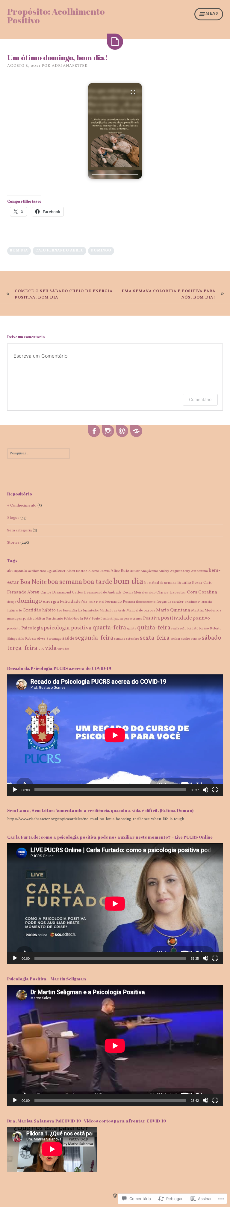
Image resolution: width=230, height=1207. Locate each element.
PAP (87, 618)
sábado (211, 638)
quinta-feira (153, 627)
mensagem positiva (20, 619)
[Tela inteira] (215, 790)
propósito (13, 628)
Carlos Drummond (55, 592)
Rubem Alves (35, 638)
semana (119, 639)
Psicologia (32, 628)
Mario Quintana (173, 610)
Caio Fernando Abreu (59, 250)
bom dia (19, 250)
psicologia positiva (68, 628)
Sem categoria (19, 530)
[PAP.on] (136, 431)
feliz (84, 602)
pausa (118, 619)
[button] (115, 131)
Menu (212, 13)
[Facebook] (94, 431)
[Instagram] (108, 431)
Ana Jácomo (149, 571)
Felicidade (70, 602)
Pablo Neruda (73, 619)
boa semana (65, 582)
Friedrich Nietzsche (198, 602)
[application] (115, 735)
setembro (132, 639)
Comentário (200, 399)
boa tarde (97, 582)
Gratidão (31, 610)
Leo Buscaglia (67, 610)
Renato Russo (198, 628)
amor (135, 571)
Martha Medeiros (206, 610)
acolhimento (37, 571)
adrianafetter (70, 66)
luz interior (91, 610)
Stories (13, 543)
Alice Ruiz (120, 571)
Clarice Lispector (171, 592)
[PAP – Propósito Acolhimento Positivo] (122, 431)
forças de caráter (170, 601)
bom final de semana (160, 583)
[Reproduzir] (15, 790)
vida (51, 648)
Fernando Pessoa (120, 602)
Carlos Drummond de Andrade (97, 592)
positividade (176, 618)
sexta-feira (155, 638)
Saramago (53, 639)
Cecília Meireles (135, 592)
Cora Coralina (202, 592)
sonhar (175, 639)
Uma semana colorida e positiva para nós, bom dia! (168, 294)
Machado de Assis (112, 610)
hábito (49, 610)
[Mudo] (205, 790)
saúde (68, 638)
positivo (201, 618)
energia (51, 601)
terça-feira (22, 648)
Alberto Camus (99, 571)
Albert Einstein (76, 571)
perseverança (133, 619)
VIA (41, 649)
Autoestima (199, 571)
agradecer (56, 571)
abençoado (17, 571)
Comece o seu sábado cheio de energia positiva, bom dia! (64, 294)
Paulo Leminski (103, 619)
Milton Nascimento (49, 619)
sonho (185, 639)
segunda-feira (94, 638)
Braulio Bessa (189, 583)
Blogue (13, 518)
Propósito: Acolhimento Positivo (56, 15)
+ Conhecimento (22, 505)
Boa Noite (33, 582)
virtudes (63, 649)
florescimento (145, 602)
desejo (11, 602)
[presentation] (115, 174)
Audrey (164, 571)
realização (178, 628)
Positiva (151, 618)
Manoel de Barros (140, 610)
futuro (12, 610)
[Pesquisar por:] (38, 453)
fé (20, 610)
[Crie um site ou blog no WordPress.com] (115, 1196)
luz (80, 610)
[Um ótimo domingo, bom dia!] (115, 42)
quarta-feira (109, 627)
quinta (131, 628)
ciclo (152, 592)
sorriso (196, 639)
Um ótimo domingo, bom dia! (57, 57)
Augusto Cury (180, 571)
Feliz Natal (96, 602)
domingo (101, 250)
